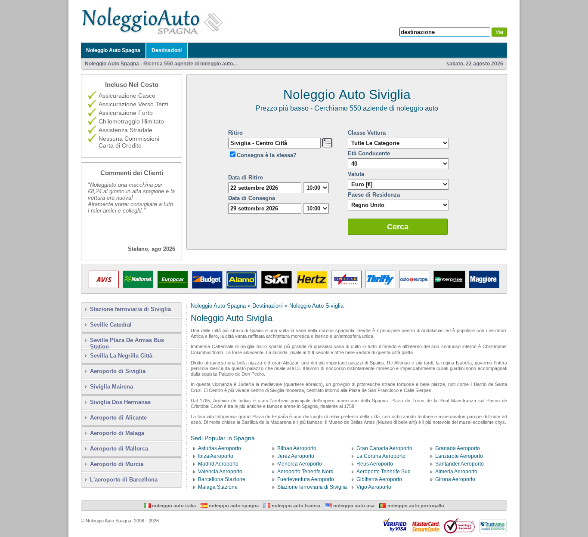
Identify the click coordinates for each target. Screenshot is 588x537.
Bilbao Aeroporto (296, 448)
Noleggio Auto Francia (295, 505)
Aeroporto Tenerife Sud (383, 472)
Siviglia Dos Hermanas (120, 402)
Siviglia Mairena (111, 386)
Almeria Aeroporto (456, 472)
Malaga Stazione (218, 487)
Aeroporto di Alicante (118, 417)
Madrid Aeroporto (218, 464)
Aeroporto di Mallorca (119, 448)
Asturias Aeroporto (219, 448)
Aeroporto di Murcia (116, 464)
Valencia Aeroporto (220, 472)
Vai (499, 32)
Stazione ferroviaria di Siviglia (130, 309)
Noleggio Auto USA (353, 505)
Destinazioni (167, 50)
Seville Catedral (111, 324)
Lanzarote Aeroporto (459, 456)
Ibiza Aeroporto (215, 456)
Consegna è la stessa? (267, 155)
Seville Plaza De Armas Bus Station (127, 342)
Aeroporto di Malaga (117, 433)
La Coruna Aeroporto (380, 456)
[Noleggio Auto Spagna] (154, 34)
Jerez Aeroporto (295, 456)
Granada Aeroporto (457, 448)
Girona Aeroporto (455, 479)
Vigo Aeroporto (373, 487)
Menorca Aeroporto (299, 464)
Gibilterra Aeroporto (379, 479)
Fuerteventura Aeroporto (305, 479)
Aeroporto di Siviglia (117, 371)
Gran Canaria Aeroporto (384, 448)
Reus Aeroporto (374, 464)
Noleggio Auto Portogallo (415, 505)
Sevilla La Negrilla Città (121, 355)
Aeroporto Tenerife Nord (305, 472)
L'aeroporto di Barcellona (124, 479)
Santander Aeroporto (459, 464)
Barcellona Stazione (221, 479)
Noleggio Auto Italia (173, 505)
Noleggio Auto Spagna (113, 50)
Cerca (398, 226)
